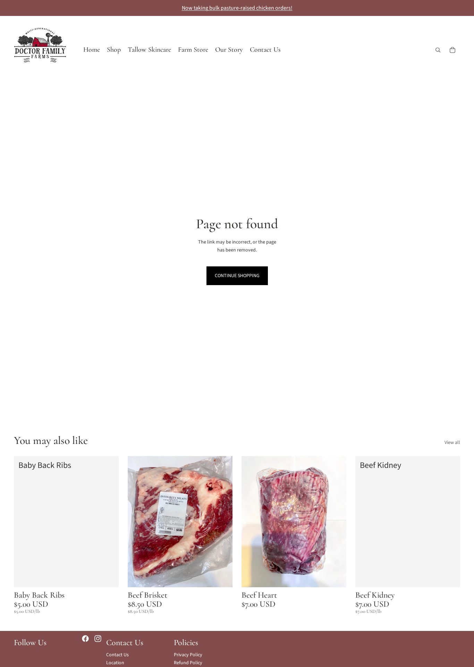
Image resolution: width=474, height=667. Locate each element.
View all (452, 442)
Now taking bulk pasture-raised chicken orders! (237, 8)
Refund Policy (188, 662)
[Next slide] (222, 521)
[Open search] (438, 50)
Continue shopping (237, 275)
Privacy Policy (188, 654)
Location (115, 662)
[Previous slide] (138, 521)
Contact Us (117, 654)
